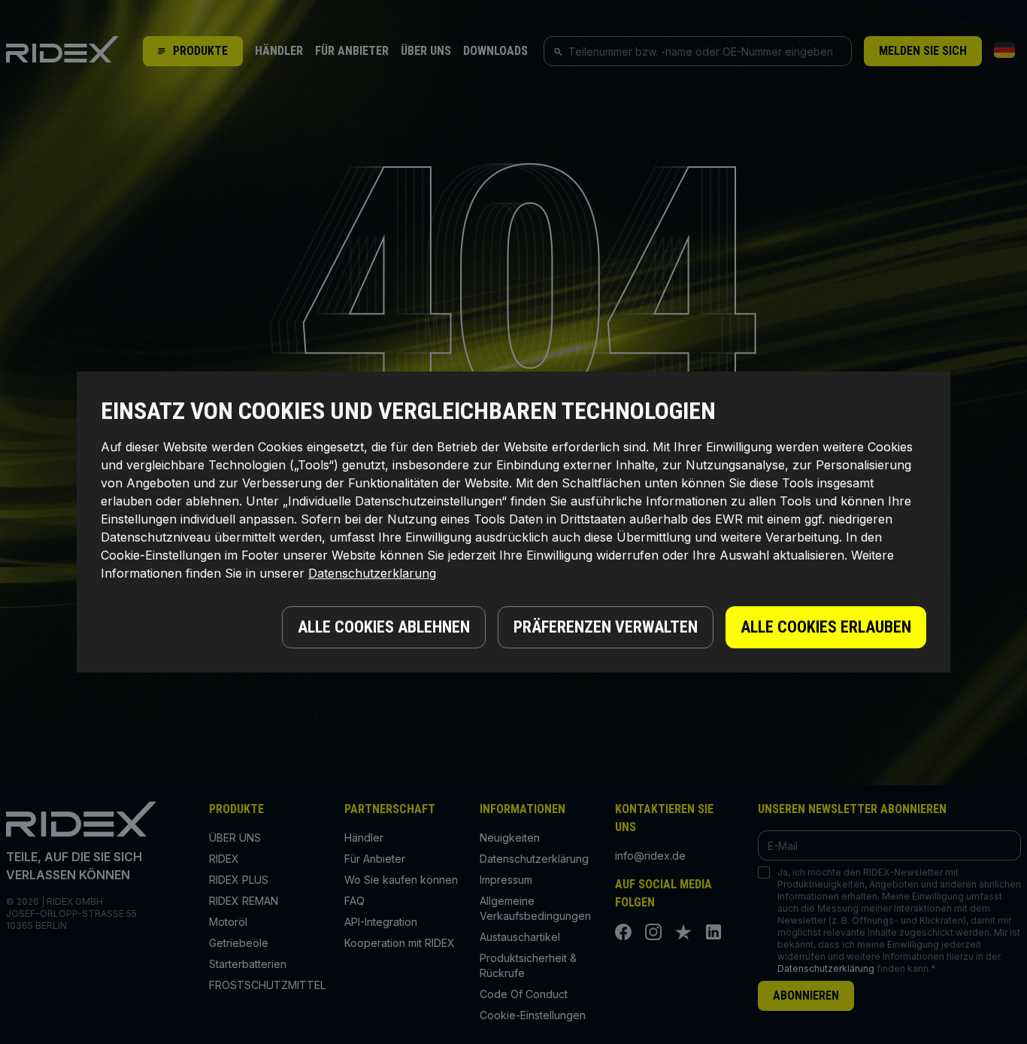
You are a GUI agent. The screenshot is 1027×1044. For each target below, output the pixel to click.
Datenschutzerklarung (372, 573)
